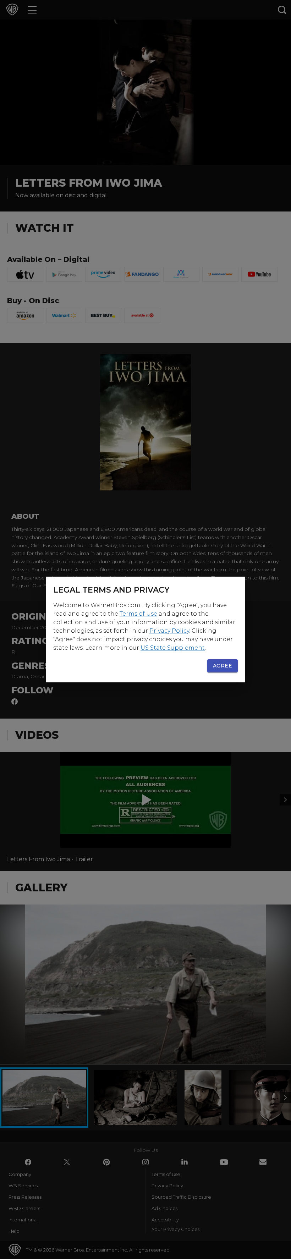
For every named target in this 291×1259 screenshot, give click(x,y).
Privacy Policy (169, 630)
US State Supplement (173, 647)
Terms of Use (138, 613)
